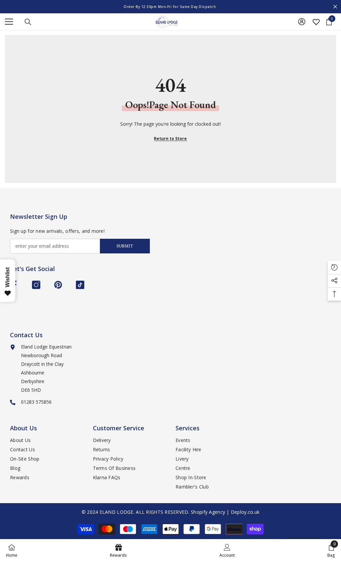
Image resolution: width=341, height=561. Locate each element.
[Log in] (301, 21)
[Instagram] (36, 284)
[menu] (9, 22)
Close (335, 6)
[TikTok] (80, 284)
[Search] (28, 22)
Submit (125, 246)
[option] (170, 6)
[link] (227, 550)
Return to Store (170, 138)
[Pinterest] (58, 284)
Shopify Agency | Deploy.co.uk (225, 512)
